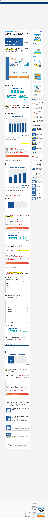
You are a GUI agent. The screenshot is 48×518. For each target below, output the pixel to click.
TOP (5, 31)
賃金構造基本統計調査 (24, 187)
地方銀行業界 (8, 31)
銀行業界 (10, 31)
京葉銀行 (12, 31)
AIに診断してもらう (21, 151)
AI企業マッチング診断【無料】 (13, 67)
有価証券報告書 (14, 137)
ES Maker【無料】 (23, 67)
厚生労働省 (18, 187)
